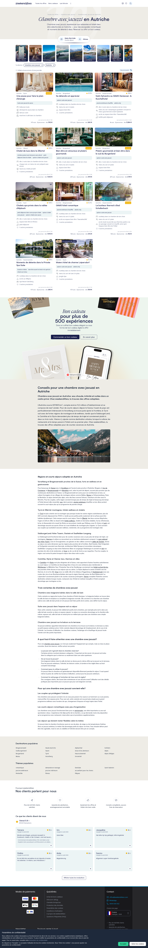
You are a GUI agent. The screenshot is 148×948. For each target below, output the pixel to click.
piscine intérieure (51, 770)
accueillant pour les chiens (84, 770)
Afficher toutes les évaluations (74, 878)
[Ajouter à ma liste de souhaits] (50, 75)
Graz (56, 572)
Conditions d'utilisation (55, 911)
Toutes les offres (40, 3)
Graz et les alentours (82, 751)
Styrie (52, 562)
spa (61, 502)
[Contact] (122, 3)
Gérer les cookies (137, 944)
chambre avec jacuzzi (51, 644)
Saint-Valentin (109, 768)
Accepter (123, 944)
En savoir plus (89, 337)
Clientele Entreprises (54, 902)
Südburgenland (21, 751)
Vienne (86, 577)
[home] (24, 3)
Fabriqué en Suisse (75, 375)
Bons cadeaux (53, 3)
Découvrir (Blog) (52, 900)
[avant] (132, 53)
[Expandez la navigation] (71, 3)
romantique (20, 768)
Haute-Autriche (50, 748)
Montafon (65, 490)
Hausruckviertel (80, 753)
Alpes (106, 751)
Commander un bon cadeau (65, 337)
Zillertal (84, 518)
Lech (105, 523)
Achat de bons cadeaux (55, 897)
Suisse (53, 488)
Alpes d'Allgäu (109, 753)
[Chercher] (130, 3)
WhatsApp (112, 900)
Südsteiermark (98, 572)
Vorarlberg (64, 488)
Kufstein (107, 748)
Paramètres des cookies (55, 908)
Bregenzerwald (53, 490)
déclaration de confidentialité (38, 940)
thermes (49, 539)
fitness (47, 773)
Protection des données (55, 905)
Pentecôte (19, 773)
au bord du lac (103, 567)
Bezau (89, 495)
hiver (65, 551)
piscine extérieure (80, 502)
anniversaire (79, 711)
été (103, 549)
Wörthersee (42, 567)
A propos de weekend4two (56, 914)
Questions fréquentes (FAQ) (56, 917)
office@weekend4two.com (119, 897)
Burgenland (20, 753)
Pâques (77, 773)
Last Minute (64, 3)
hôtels (96, 567)
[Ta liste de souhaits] (126, 3)
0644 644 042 (114, 904)
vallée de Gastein (98, 542)
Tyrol (41, 514)
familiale (78, 768)
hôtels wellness (70, 521)
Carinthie (43, 562)
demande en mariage (52, 768)
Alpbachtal (78, 748)
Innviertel (78, 756)
